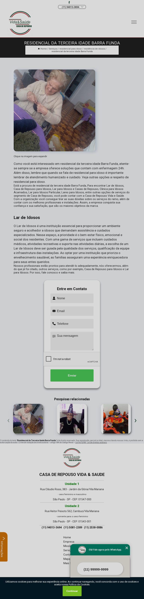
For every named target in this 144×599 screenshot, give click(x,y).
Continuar (72, 591)
